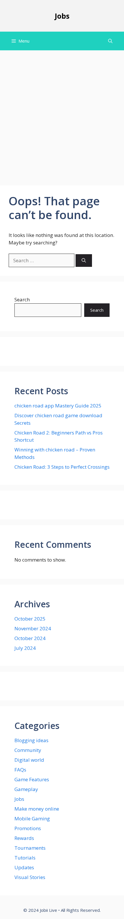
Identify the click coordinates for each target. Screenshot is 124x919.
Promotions (27, 828)
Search (22, 299)
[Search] (84, 260)
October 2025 (30, 618)
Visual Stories (29, 877)
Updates (24, 867)
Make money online (36, 808)
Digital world (29, 760)
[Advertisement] (62, 115)
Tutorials (24, 857)
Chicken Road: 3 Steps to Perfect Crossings (62, 467)
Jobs (62, 16)
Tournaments (30, 848)
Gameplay (26, 789)
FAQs (20, 769)
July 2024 (25, 648)
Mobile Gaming (32, 818)
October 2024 (30, 638)
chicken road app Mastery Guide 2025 (58, 405)
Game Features (31, 779)
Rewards (24, 838)
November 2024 (32, 628)
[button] (110, 41)
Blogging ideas (31, 740)
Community (27, 750)
